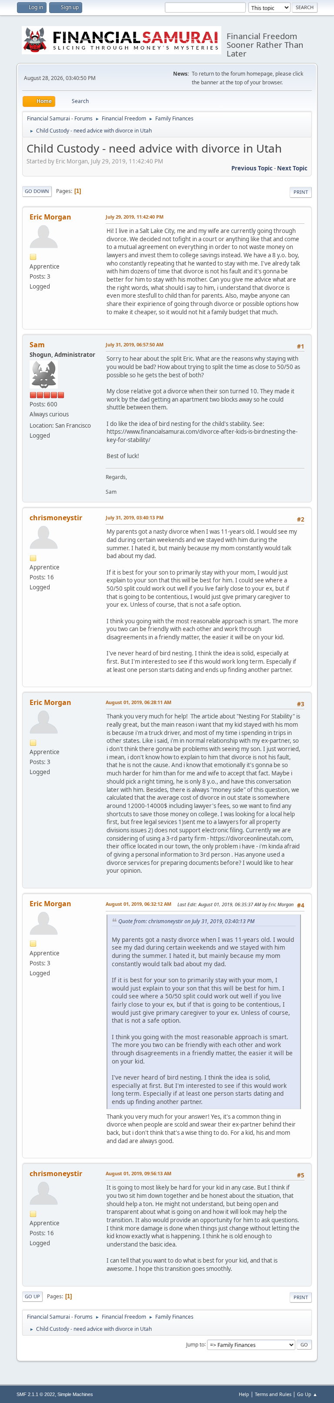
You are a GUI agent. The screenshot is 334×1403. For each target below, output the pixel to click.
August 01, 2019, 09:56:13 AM (138, 1173)
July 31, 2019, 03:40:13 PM (135, 517)
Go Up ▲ (307, 1394)
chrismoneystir (56, 517)
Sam (37, 344)
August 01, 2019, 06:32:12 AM (138, 904)
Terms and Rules (273, 1394)
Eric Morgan (50, 217)
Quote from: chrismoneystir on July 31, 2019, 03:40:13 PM (186, 921)
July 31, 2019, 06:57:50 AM (135, 344)
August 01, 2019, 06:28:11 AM (138, 702)
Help (244, 1394)
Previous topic (252, 168)
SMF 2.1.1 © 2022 (36, 1394)
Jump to (195, 1344)
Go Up (32, 1296)
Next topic (292, 168)
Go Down (37, 191)
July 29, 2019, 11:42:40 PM (135, 216)
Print (301, 192)
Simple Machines (75, 1394)
